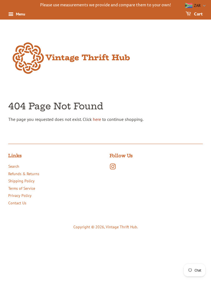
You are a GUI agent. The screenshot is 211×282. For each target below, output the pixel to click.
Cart (198, 14)
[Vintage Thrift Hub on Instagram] (113, 167)
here (97, 119)
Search (13, 166)
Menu (20, 14)
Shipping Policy (21, 180)
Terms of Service (21, 188)
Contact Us (17, 202)
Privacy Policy (20, 195)
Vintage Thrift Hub (121, 226)
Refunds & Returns (23, 173)
